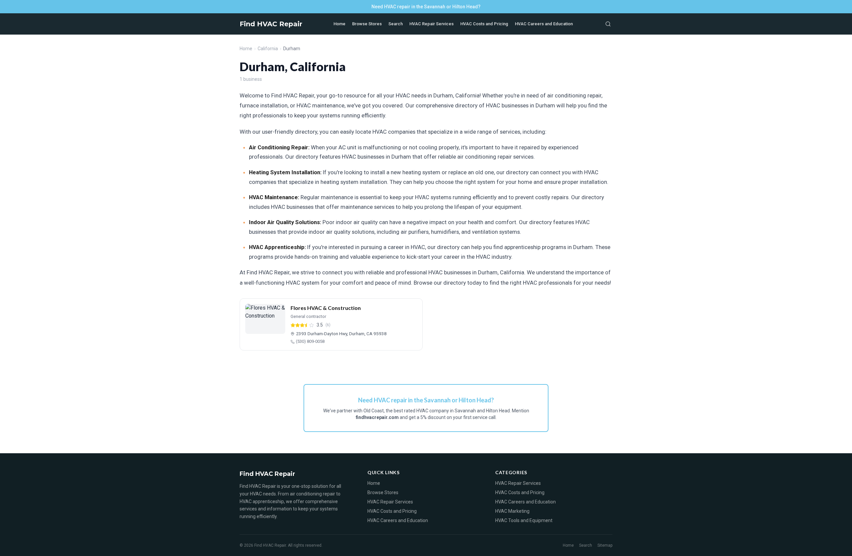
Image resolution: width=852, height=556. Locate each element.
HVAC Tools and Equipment (523, 520)
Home (339, 23)
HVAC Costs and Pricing (484, 23)
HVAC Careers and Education (544, 23)
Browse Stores (367, 23)
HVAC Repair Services (431, 23)
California (268, 48)
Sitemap (604, 545)
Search (395, 23)
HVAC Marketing (512, 511)
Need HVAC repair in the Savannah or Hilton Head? (426, 6)
